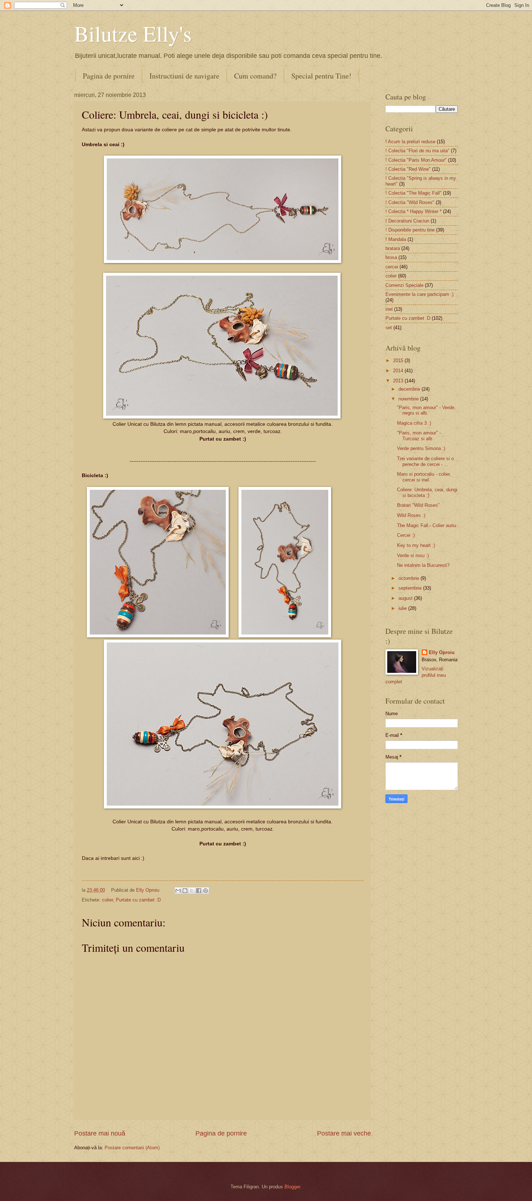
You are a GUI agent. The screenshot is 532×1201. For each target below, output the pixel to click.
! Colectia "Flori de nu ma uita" (417, 150)
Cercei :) (406, 535)
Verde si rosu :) (413, 555)
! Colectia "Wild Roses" (409, 202)
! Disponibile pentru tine (410, 230)
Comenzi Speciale (404, 285)
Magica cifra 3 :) (414, 423)
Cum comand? (255, 76)
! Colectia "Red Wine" (408, 169)
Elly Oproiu (442, 652)
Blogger (292, 1186)
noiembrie (409, 399)
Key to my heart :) (416, 545)
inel (389, 309)
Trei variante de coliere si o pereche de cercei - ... (425, 461)
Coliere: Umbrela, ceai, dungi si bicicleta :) (427, 492)
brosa (391, 257)
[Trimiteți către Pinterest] (205, 890)
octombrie (409, 578)
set (388, 327)
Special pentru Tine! (321, 76)
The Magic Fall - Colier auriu (426, 525)
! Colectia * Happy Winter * (413, 211)
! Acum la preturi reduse (410, 141)
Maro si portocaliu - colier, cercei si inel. (424, 476)
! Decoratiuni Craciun (407, 221)
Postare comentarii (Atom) (132, 1147)
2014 (399, 370)
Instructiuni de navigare (184, 76)
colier (107, 900)
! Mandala (395, 239)
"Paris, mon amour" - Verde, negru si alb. (426, 410)
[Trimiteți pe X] (191, 890)
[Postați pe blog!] (185, 890)
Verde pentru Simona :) (421, 448)
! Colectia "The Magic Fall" (413, 193)
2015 (399, 360)
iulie (403, 608)
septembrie (410, 588)
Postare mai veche (344, 1133)
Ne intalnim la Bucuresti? (423, 565)
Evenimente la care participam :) (419, 294)
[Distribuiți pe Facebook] (198, 890)
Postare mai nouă (99, 1133)
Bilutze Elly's (132, 33)
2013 (399, 380)
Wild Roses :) (411, 515)
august (406, 598)
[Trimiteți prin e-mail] (178, 890)
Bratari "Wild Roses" (418, 505)
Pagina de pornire (109, 76)
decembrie (410, 389)
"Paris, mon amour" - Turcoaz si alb (419, 435)
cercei (391, 267)
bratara (392, 248)
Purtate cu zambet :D (138, 900)
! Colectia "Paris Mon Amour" (416, 160)
